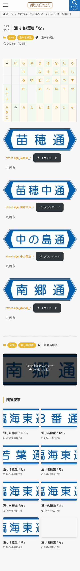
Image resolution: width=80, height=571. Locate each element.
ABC (7, 112)
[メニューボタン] (5, 5)
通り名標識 (25, 37)
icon (11, 37)
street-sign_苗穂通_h (18, 158)
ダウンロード (49, 158)
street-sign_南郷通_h (18, 308)
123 (7, 94)
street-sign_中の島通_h (20, 256)
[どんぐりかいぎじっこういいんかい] (40, 5)
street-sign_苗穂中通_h (20, 207)
